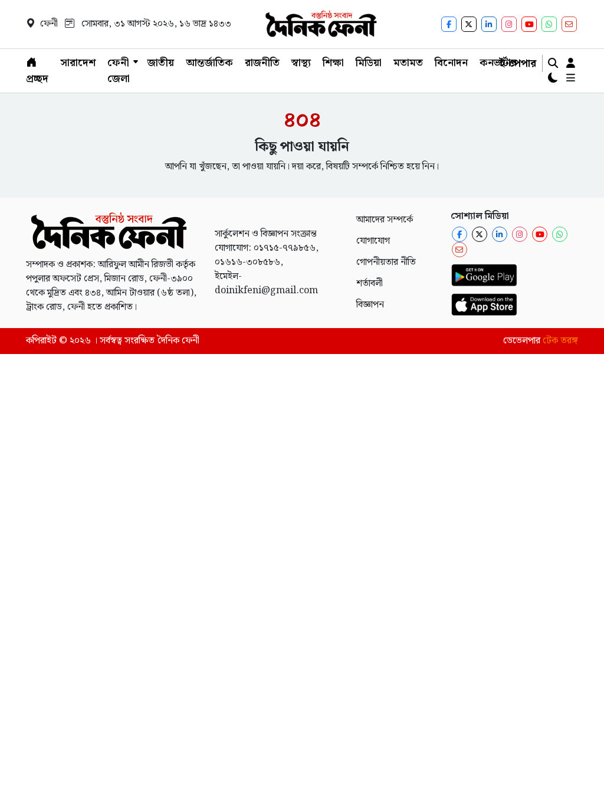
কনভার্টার (498, 63)
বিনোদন (451, 63)
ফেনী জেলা (118, 71)
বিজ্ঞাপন (370, 304)
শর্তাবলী (369, 283)
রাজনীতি (262, 63)
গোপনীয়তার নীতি (386, 262)
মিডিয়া (369, 63)
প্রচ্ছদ (37, 78)
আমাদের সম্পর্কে (384, 219)
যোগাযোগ (373, 241)
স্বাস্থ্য (301, 63)
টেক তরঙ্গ (560, 340)
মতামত (408, 63)
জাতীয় (160, 63)
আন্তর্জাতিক (209, 63)
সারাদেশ (78, 63)
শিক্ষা (333, 63)
